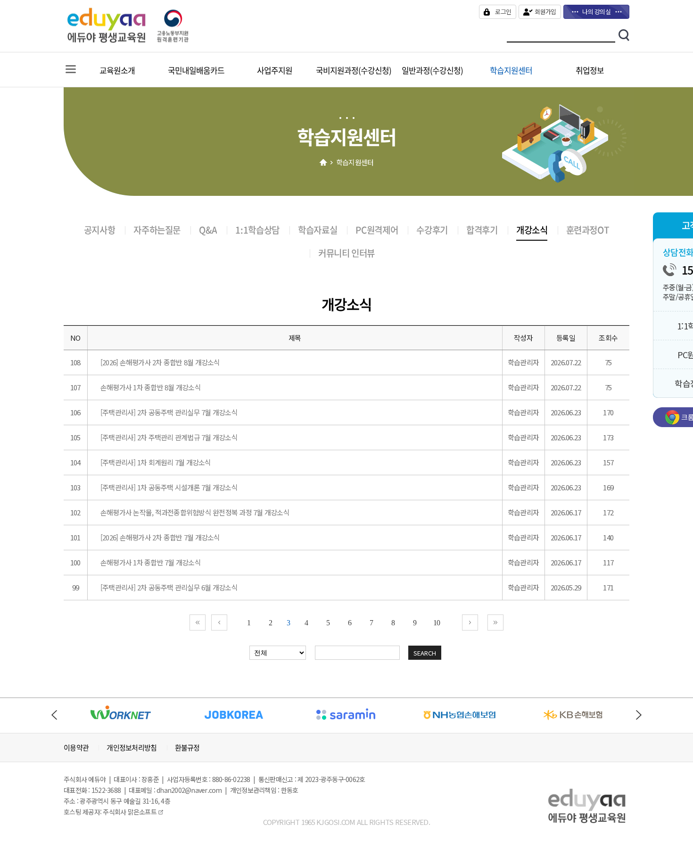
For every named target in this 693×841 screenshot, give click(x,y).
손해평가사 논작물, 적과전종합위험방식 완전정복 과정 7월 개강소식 (194, 512)
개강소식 (531, 229)
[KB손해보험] (573, 723)
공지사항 (99, 229)
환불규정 (187, 747)
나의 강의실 (596, 11)
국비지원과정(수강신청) (353, 70)
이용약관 (76, 747)
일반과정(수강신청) (432, 70)
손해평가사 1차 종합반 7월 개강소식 (150, 562)
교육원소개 (117, 70)
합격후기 (481, 229)
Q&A (208, 229)
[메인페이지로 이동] (152, 40)
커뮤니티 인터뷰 (346, 253)
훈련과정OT (588, 229)
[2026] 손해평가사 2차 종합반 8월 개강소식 (160, 362)
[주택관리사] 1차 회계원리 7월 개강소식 (155, 462)
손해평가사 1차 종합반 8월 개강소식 (150, 387)
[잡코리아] (233, 723)
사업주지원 (274, 70)
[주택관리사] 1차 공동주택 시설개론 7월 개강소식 (169, 487)
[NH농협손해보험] (459, 723)
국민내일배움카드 (196, 70)
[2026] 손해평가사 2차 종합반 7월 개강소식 (160, 537)
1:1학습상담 (257, 229)
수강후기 (431, 229)
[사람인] (346, 723)
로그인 (503, 11)
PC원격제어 (376, 229)
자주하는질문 (157, 229)
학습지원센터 (511, 70)
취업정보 (590, 70)
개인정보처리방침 (132, 747)
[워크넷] (120, 723)
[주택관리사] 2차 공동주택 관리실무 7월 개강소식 (169, 412)
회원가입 (545, 11)
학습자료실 (317, 229)
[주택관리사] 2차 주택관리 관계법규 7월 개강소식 (169, 437)
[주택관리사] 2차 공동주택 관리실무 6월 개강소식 (169, 587)
